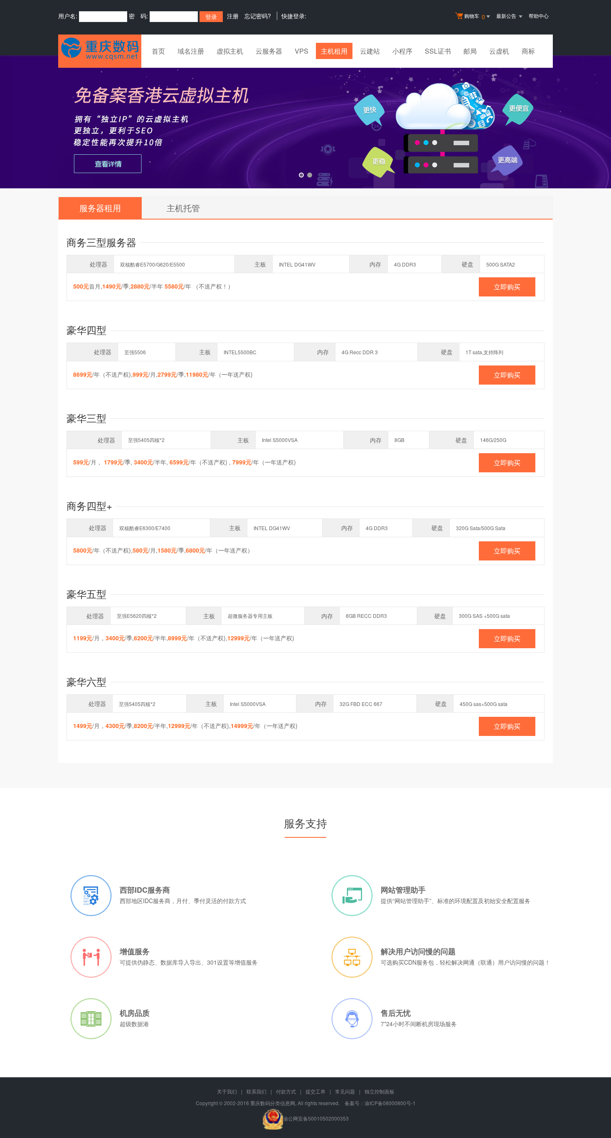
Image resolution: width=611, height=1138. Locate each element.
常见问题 (345, 1091)
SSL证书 (438, 51)
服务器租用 (100, 208)
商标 (528, 51)
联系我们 (256, 1091)
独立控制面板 (379, 1091)
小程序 (402, 51)
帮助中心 (539, 15)
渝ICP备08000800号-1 (390, 1102)
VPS (301, 51)
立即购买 (507, 286)
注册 (233, 16)
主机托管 (183, 208)
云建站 (370, 51)
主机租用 (334, 51)
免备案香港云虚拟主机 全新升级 (305, 121)
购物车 (474, 16)
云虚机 (499, 51)
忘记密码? (257, 16)
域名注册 (190, 51)
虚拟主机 (230, 51)
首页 (158, 51)
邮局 (470, 51)
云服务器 (269, 51)
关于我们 (227, 1091)
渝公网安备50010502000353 (316, 1118)
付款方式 (286, 1091)
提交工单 (315, 1091)
